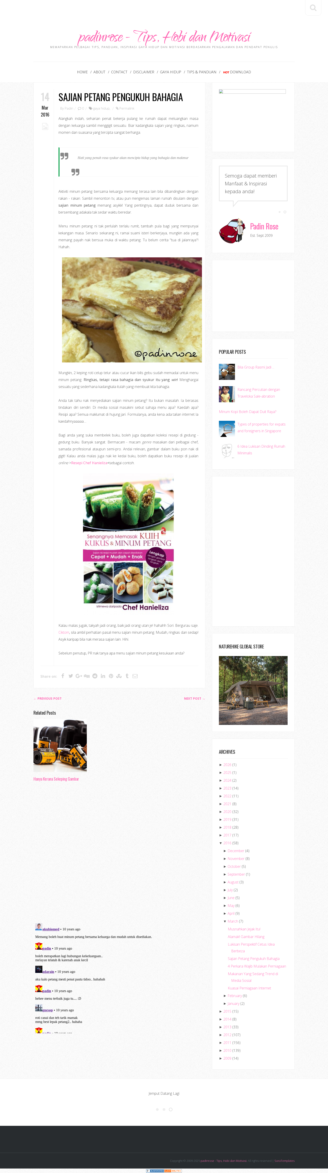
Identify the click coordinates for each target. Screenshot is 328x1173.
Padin (69, 108)
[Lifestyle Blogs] (155, 1170)
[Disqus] (119, 854)
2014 (227, 1019)
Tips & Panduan (201, 72)
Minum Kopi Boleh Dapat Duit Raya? (247, 411)
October (234, 866)
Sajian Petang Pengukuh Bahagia (120, 97)
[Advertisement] (164, 10)
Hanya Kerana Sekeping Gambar (56, 779)
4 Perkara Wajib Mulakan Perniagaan (257, 966)
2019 (227, 819)
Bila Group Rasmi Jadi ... (255, 367)
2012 (227, 1034)
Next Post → (194, 699)
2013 (227, 1027)
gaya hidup (101, 108)
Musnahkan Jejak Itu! (244, 929)
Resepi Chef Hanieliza (89, 462)
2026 (227, 764)
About (99, 72)
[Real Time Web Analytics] (173, 1170)
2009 (227, 1058)
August (233, 882)
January (233, 1003)
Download (240, 72)
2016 (227, 843)
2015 (227, 1011)
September (236, 874)
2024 (227, 780)
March (233, 921)
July (230, 889)
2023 (227, 788)
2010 (227, 1050)
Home (82, 72)
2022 (227, 796)
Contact (119, 72)
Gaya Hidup (170, 72)
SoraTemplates (284, 1161)
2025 (227, 772)
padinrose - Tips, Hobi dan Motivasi (164, 38)
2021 (227, 803)
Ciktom (63, 632)
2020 (227, 811)
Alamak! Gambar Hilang (246, 936)
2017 (227, 835)
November (236, 858)
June (231, 897)
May (231, 905)
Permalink (126, 108)
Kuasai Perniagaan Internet (249, 988)
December (236, 850)
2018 (227, 827)
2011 (227, 1042)
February (235, 995)
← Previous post (47, 699)
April (231, 913)
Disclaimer (143, 72)
